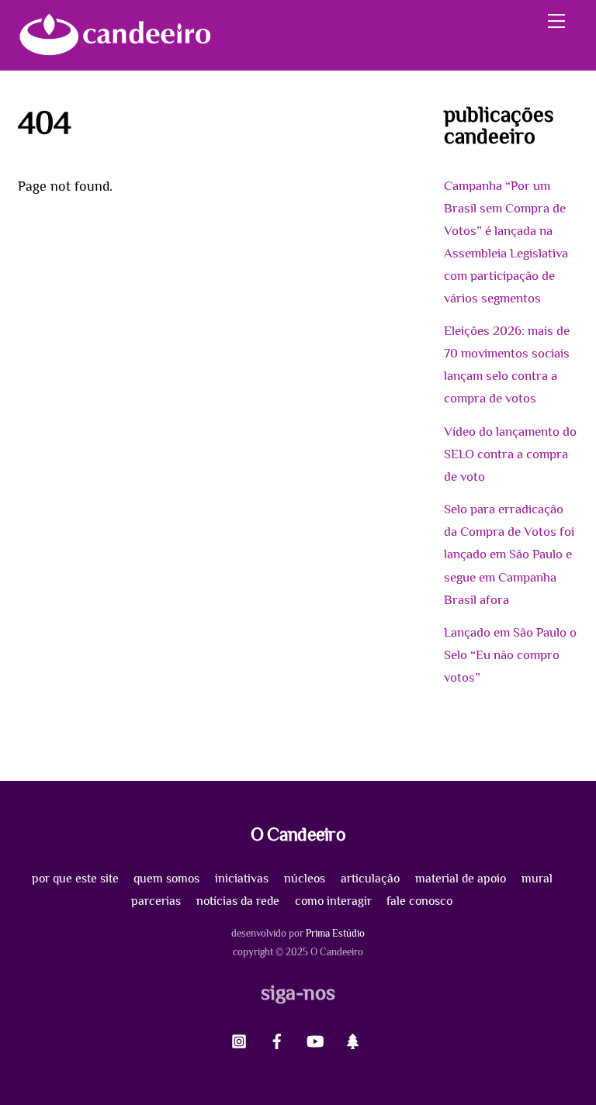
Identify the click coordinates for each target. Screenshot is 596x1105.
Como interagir (333, 900)
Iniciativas (242, 878)
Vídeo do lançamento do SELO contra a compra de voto (510, 454)
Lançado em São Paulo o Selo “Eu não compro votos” (510, 655)
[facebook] (277, 1038)
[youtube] (315, 1038)
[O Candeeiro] (115, 50)
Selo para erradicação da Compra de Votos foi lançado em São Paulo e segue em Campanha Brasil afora (509, 554)
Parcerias (156, 900)
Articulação (370, 878)
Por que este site (75, 878)
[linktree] (353, 1038)
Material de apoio (460, 878)
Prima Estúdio (335, 933)
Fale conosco (419, 900)
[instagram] (239, 1038)
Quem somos (166, 878)
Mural (537, 878)
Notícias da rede (237, 900)
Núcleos (304, 878)
